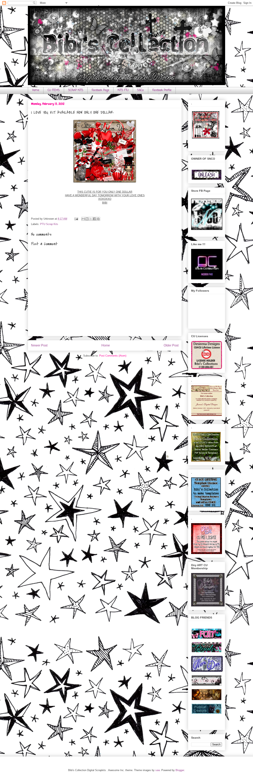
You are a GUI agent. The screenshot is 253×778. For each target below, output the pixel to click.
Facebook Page (100, 90)
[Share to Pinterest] (98, 219)
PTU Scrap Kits (49, 224)
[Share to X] (91, 219)
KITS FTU (123, 90)
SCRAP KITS (75, 90)
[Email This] (83, 219)
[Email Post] (76, 218)
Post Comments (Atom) (112, 355)
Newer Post (39, 345)
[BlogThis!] (87, 219)
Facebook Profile (161, 90)
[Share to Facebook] (94, 219)
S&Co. (140, 90)
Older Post (171, 345)
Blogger (180, 770)
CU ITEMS (54, 90)
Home (35, 90)
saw (157, 770)
